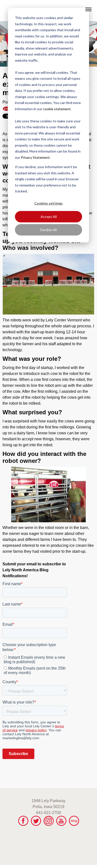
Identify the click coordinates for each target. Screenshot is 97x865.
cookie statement (57, 109)
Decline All (48, 230)
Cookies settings (48, 203)
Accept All (49, 216)
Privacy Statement (35, 157)
